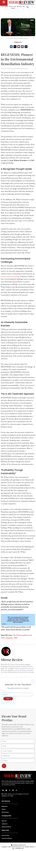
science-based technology (10, 276)
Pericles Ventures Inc (8, 794)
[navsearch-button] (27, 7)
